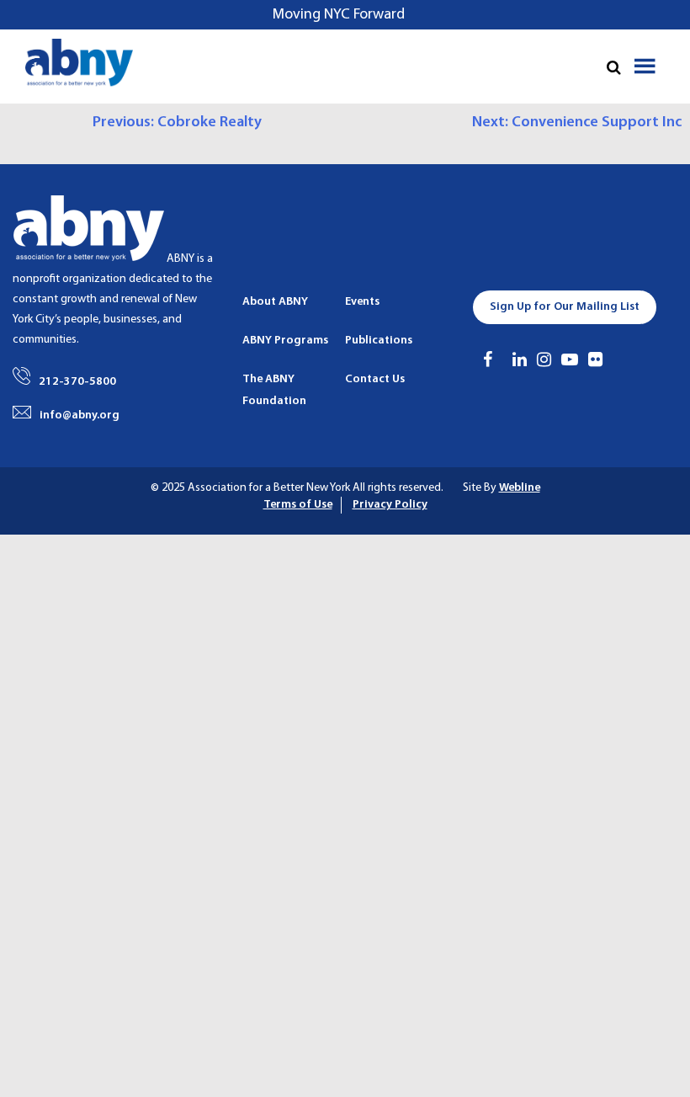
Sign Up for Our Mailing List (565, 307)
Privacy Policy (390, 504)
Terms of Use (297, 504)
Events (362, 302)
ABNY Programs (285, 340)
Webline (519, 488)
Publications (378, 340)
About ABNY (275, 302)
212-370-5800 (77, 381)
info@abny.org (79, 415)
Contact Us (375, 379)
